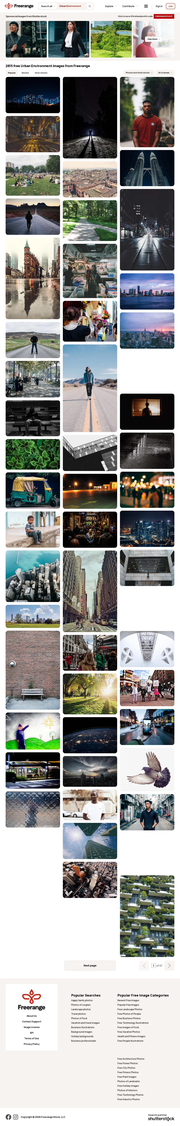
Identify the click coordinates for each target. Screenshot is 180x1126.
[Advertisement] (147, 371)
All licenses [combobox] (163, 72)
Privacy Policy (32, 1044)
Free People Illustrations (130, 1040)
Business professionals (83, 1040)
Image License (32, 1027)
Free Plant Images (126, 1076)
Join (170, 6)
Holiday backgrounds (82, 1036)
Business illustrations (82, 1027)
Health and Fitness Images (131, 1036)
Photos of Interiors (127, 1090)
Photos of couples (81, 1004)
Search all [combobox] (46, 6)
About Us (32, 1015)
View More (152, 39)
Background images (81, 1031)
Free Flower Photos (127, 1063)
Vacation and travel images (85, 1022)
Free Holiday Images (128, 1085)
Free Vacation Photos (128, 1031)
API (31, 1032)
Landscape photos (81, 1009)
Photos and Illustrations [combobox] (137, 72)
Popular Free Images (128, 1004)
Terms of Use (31, 1038)
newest (25, 72)
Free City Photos (126, 1067)
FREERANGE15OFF (164, 16)
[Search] (90, 6)
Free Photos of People (129, 1013)
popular (12, 72)
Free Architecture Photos (130, 1058)
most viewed (41, 72)
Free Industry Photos (128, 1099)
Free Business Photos (129, 1018)
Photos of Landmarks (128, 1081)
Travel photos (78, 1013)
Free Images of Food (128, 1027)
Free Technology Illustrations (133, 1022)
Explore (109, 6)
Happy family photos (82, 1000)
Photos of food (79, 1018)
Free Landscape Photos (129, 1009)
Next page (90, 965)
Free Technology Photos (130, 1094)
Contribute (128, 6)
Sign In (159, 6)
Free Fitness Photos (128, 1072)
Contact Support (31, 1021)
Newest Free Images (128, 1000)
